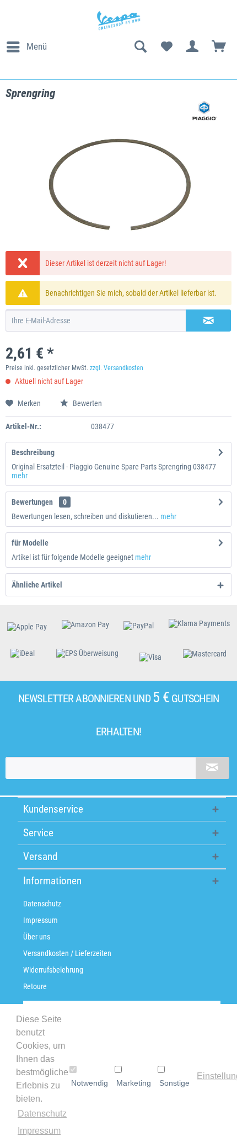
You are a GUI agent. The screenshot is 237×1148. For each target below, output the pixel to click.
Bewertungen (32, 502)
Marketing (133, 1082)
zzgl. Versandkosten (116, 368)
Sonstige (174, 1082)
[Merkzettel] (166, 47)
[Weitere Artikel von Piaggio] (204, 110)
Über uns (36, 936)
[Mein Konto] (193, 47)
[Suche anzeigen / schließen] (140, 47)
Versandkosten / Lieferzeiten (67, 953)
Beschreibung (33, 452)
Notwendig (89, 1082)
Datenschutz (42, 903)
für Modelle (30, 542)
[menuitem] (26, 47)
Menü (36, 46)
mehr (20, 475)
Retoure (35, 986)
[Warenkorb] (219, 47)
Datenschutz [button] (42, 1113)
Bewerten (86, 403)
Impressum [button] (39, 1130)
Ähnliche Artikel (37, 584)
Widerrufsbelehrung (53, 969)
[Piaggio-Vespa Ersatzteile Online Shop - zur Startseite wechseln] (118, 20)
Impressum (40, 920)
